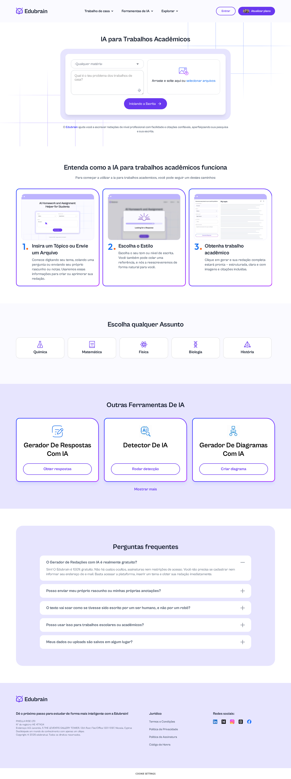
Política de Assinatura (163, 737)
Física (143, 352)
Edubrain (72, 127)
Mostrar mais (145, 489)
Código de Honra (159, 744)
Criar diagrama (233, 469)
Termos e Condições (162, 721)
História (247, 352)
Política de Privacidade (163, 729)
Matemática (92, 352)
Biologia (195, 352)
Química (40, 352)
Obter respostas (57, 469)
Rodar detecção (145, 469)
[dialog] (145, 773)
